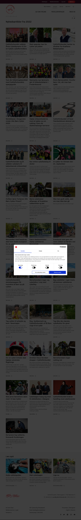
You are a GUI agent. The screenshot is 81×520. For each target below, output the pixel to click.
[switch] (34, 268)
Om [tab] (58, 250)
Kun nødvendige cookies (40, 272)
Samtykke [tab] (23, 250)
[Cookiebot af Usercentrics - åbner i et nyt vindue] (61, 247)
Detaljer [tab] (40, 250)
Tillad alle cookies (57, 272)
